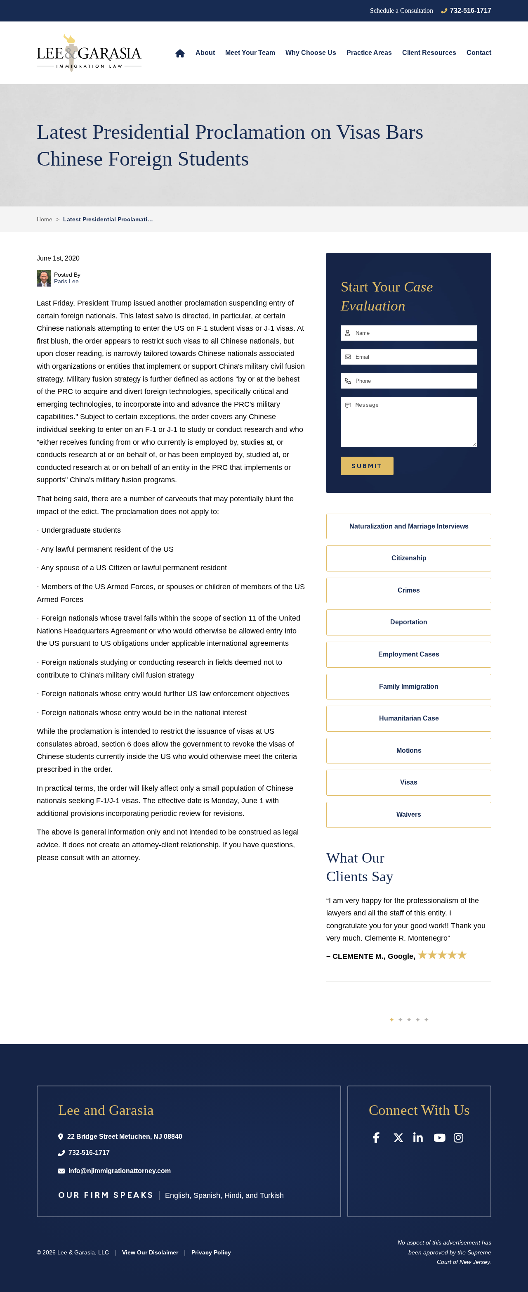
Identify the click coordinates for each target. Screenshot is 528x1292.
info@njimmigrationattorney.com (119, 1170)
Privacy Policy (211, 1252)
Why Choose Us (310, 52)
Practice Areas (369, 52)
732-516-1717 (470, 10)
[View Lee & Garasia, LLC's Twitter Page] (399, 1139)
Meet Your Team (250, 52)
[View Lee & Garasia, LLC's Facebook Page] (379, 1139)
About (205, 52)
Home (180, 53)
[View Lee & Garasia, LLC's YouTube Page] (440, 1139)
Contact (479, 52)
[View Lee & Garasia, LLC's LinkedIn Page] (419, 1139)
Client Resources (429, 52)
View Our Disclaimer (150, 1252)
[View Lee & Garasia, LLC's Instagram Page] (460, 1139)
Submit (367, 466)
